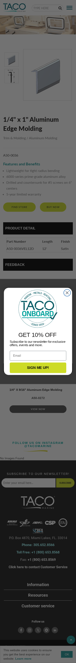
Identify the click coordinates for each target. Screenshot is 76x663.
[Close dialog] (67, 292)
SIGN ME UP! (38, 368)
